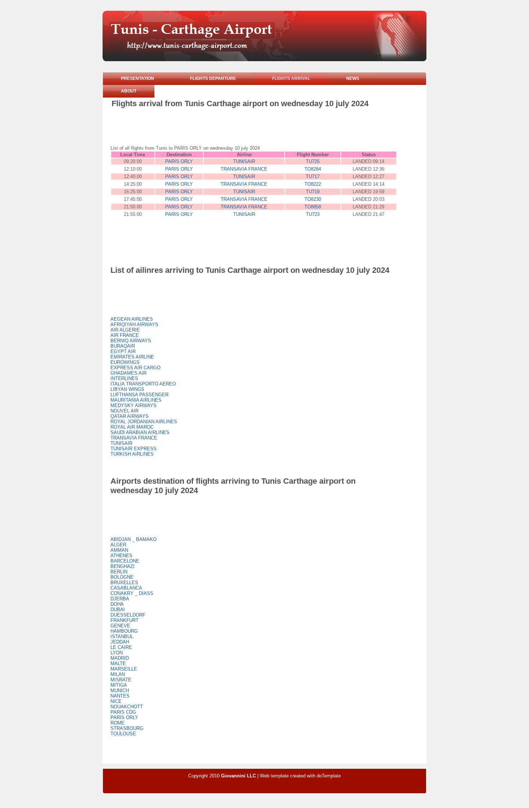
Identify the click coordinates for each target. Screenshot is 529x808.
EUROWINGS (125, 362)
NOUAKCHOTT (126, 706)
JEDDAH (119, 642)
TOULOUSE (123, 733)
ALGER (118, 544)
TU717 (313, 176)
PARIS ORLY (179, 161)
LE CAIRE (121, 647)
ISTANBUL (121, 636)
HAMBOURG (124, 631)
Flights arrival (291, 78)
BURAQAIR (122, 346)
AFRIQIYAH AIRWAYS (134, 324)
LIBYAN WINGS (127, 389)
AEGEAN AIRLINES (131, 319)
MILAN (117, 674)
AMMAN (119, 550)
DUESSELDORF (127, 615)
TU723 (313, 214)
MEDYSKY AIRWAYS (133, 405)
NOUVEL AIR (124, 411)
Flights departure (213, 78)
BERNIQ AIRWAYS (130, 340)
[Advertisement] (243, 128)
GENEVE (120, 625)
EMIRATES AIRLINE (132, 357)
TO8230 (312, 199)
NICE (116, 701)
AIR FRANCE (124, 335)
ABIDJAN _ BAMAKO (133, 539)
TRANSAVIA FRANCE (244, 169)
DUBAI (117, 609)
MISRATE (120, 679)
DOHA (117, 604)
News (352, 78)
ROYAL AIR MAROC (132, 427)
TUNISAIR (244, 161)
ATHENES (121, 555)
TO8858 (312, 206)
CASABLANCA (126, 588)
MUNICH (119, 690)
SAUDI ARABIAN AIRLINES (139, 432)
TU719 (313, 191)
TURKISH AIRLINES (132, 454)
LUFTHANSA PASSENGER (139, 394)
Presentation (137, 78)
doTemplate (329, 775)
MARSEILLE (123, 669)
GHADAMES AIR (128, 373)
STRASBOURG (126, 728)
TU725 (313, 161)
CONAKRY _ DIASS (131, 593)
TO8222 (312, 184)
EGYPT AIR (123, 351)
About (128, 91)
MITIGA (118, 685)
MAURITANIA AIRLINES (136, 400)
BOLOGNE (122, 577)
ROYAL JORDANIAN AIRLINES (143, 421)
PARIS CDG (123, 712)
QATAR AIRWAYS (129, 416)
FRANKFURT (124, 620)
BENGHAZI (122, 566)
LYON (116, 652)
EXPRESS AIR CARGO (135, 367)
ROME (117, 723)
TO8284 (312, 169)
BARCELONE (124, 561)
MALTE (118, 663)
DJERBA (119, 598)
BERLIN (118, 571)
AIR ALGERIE (125, 330)
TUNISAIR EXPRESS (133, 448)
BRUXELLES (124, 582)
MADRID (119, 658)
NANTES (120, 696)
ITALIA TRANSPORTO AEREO (143, 384)
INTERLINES (124, 378)
